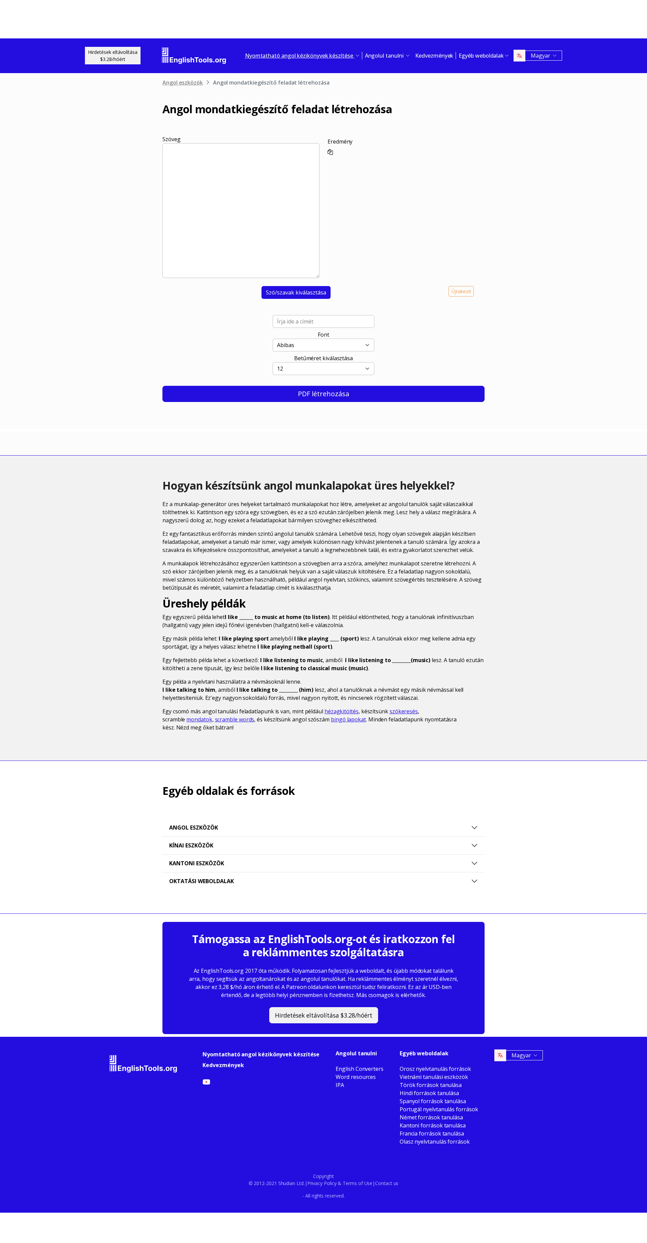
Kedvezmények (434, 55)
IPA (340, 1085)
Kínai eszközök (191, 845)
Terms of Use (357, 1183)
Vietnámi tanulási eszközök (434, 1077)
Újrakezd (461, 291)
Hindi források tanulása (429, 1093)
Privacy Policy (322, 1183)
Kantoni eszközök (196, 863)
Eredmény (340, 141)
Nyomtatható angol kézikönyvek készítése (261, 1054)
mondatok (199, 719)
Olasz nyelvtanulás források (435, 1141)
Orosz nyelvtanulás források (435, 1069)
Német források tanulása (431, 1117)
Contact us (386, 1183)
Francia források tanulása (432, 1133)
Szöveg (171, 139)
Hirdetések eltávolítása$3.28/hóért (112, 55)
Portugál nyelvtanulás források (439, 1109)
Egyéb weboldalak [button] (481, 55)
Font (323, 334)
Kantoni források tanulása (433, 1125)
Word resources (356, 1077)
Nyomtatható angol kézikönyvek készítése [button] (300, 55)
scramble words (234, 719)
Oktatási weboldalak (201, 881)
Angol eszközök (182, 82)
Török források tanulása (431, 1085)
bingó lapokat (348, 719)
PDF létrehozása (323, 393)
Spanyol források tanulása (433, 1101)
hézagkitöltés (342, 711)
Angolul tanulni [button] (385, 55)
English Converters (359, 1069)
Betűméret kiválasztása (323, 358)
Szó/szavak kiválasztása (296, 292)
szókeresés (404, 711)
